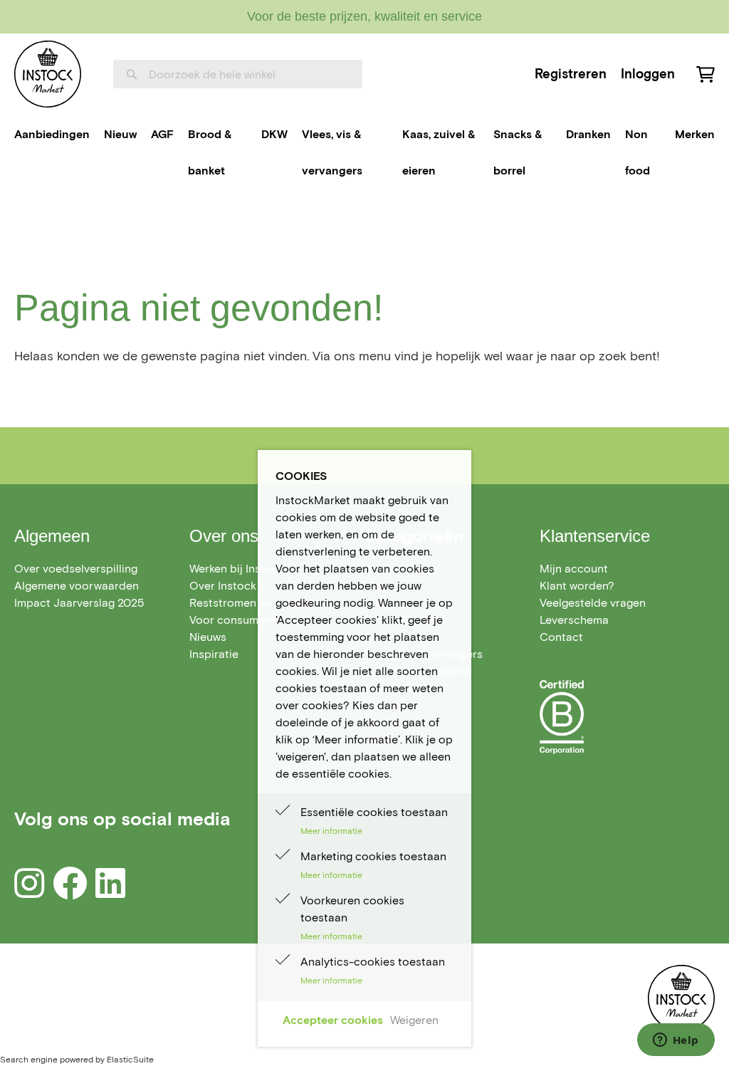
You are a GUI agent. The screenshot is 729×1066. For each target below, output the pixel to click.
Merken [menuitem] (695, 134)
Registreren (571, 74)
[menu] (364, 153)
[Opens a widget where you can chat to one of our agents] (675, 1041)
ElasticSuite (130, 1059)
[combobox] (237, 74)
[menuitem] (52, 135)
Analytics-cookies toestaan (372, 961)
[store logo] (47, 74)
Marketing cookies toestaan (373, 856)
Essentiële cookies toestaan (374, 812)
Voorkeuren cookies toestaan (352, 909)
